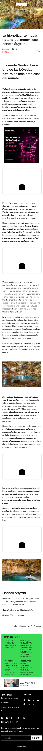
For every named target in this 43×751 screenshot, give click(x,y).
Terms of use (6, 695)
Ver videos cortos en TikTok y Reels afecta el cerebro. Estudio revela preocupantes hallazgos (11, 667)
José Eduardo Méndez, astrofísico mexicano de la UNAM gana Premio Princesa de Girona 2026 (26, 667)
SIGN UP (36, 738)
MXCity (6, 52)
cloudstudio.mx (21, 746)
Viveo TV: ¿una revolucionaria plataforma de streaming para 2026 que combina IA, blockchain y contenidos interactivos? (26, 648)
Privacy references (9, 698)
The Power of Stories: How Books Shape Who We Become (11, 644)
